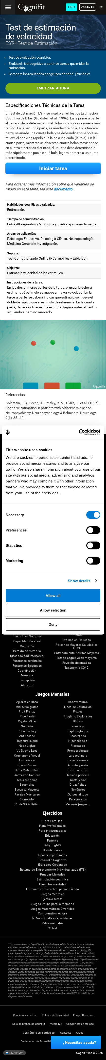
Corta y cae (78, 780)
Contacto (65, 1032)
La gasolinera (78, 755)
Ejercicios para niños (52, 855)
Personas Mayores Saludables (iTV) (76, 646)
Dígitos (78, 721)
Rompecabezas (77, 750)
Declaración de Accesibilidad (38, 1041)
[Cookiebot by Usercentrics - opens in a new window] (78, 432)
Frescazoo (78, 745)
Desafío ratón (78, 770)
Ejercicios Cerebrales (52, 864)
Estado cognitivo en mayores (76, 658)
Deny (53, 624)
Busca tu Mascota (27, 789)
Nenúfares (78, 789)
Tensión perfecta (78, 775)
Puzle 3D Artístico (27, 804)
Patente (52, 840)
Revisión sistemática (76, 662)
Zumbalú (78, 726)
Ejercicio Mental (53, 899)
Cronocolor (27, 799)
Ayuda (79, 1032)
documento (63, 189)
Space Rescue (27, 765)
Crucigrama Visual (27, 755)
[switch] (93, 530)
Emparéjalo (27, 760)
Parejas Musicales (27, 794)
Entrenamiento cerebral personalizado (52, 889)
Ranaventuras (78, 702)
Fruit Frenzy (27, 711)
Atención (27, 685)
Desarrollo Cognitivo (52, 860)
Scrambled (27, 784)
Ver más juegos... (78, 804)
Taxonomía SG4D (76, 667)
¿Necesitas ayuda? (79, 1042)
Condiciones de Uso (25, 1015)
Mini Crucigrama (27, 707)
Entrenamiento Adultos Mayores (76, 653)
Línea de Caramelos (77, 707)
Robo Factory (27, 731)
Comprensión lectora (52, 913)
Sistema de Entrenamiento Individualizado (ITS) (52, 869)
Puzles (77, 711)
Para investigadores (53, 830)
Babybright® (52, 845)
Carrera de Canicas (27, 775)
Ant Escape (27, 736)
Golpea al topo (78, 794)
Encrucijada (78, 736)
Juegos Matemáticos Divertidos (52, 909)
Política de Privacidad (55, 1015)
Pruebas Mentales (52, 874)
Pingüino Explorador (78, 716)
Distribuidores (52, 850)
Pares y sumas (78, 760)
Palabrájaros (78, 799)
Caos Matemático (27, 770)
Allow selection (53, 610)
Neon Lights (27, 745)
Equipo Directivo (83, 1015)
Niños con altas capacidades (52, 918)
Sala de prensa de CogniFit (28, 1024)
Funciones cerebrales (27, 660)
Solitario (27, 726)
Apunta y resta (78, 765)
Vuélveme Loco (27, 750)
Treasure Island (27, 741)
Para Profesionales (52, 826)
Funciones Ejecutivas (27, 665)
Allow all (53, 596)
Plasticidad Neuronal (27, 636)
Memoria (27, 675)
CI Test (52, 928)
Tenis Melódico (27, 780)
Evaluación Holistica (76, 640)
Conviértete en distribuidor (39, 1032)
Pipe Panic (27, 716)
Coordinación (27, 670)
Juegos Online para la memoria (52, 904)
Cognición (27, 646)
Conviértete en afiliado (80, 1024)
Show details (79, 581)
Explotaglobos (78, 731)
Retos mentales (52, 923)
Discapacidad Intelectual (27, 656)
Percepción (27, 680)
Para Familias (52, 821)
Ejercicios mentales (52, 884)
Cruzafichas (78, 784)
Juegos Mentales (52, 894)
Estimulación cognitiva (52, 879)
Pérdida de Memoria (27, 651)
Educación (52, 835)
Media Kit (56, 1024)
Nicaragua (16, 1052)
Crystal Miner (27, 721)
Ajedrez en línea (27, 702)
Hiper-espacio (77, 741)
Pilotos (77, 635)
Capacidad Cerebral (27, 641)
